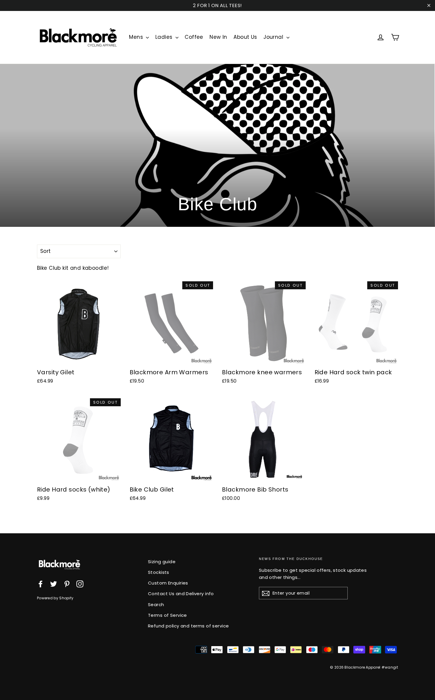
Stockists (158, 572)
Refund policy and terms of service (188, 626)
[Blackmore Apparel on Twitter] (53, 583)
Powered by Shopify (55, 598)
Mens (136, 37)
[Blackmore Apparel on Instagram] (79, 583)
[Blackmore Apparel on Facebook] (40, 583)
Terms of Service (167, 615)
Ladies (164, 37)
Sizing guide (161, 561)
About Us (245, 37)
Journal (274, 37)
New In (218, 37)
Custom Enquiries (168, 583)
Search (156, 604)
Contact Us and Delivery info (181, 593)
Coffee (194, 37)
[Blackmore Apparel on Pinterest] (66, 583)
